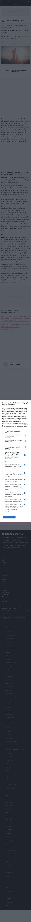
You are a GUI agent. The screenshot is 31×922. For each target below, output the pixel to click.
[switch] (25, 435)
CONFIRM (9, 517)
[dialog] (15, 461)
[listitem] (15, 432)
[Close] (27, 403)
